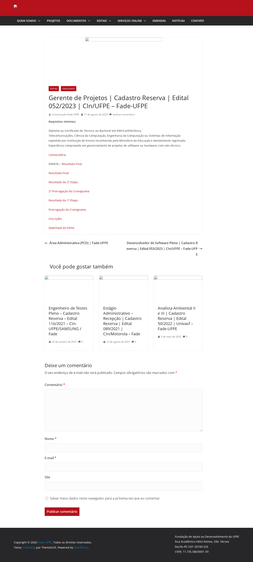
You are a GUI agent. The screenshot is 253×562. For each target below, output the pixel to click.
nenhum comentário (123, 114)
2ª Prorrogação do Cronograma (69, 191)
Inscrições (55, 219)
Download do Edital (61, 228)
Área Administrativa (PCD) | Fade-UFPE (78, 243)
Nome (51, 439)
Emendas (159, 21)
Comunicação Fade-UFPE (65, 114)
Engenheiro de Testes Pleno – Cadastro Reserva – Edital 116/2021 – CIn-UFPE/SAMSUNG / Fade (68, 320)
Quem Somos (26, 21)
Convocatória (57, 155)
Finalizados (68, 88)
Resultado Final (72, 164)
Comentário (55, 385)
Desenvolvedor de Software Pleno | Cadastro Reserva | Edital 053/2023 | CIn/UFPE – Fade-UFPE (162, 249)
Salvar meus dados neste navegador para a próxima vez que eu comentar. (105, 498)
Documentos (76, 21)
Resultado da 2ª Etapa (63, 182)
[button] (38, 21)
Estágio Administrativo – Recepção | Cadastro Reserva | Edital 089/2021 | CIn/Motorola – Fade (122, 320)
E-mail (50, 458)
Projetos (53, 21)
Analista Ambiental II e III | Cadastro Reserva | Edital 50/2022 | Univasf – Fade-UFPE (176, 318)
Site (47, 477)
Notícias (178, 21)
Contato (197, 21)
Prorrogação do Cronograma (67, 209)
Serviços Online (130, 21)
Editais (102, 21)
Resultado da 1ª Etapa (63, 200)
